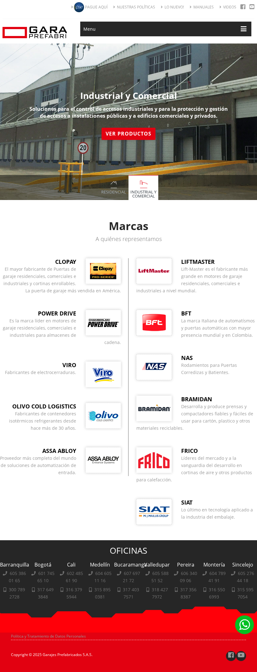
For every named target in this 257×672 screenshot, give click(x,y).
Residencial (113, 192)
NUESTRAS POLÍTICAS (135, 7)
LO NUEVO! (174, 7)
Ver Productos (128, 133)
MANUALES (203, 7)
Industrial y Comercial (143, 194)
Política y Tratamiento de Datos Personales (48, 636)
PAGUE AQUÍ (96, 7)
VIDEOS (229, 7)
